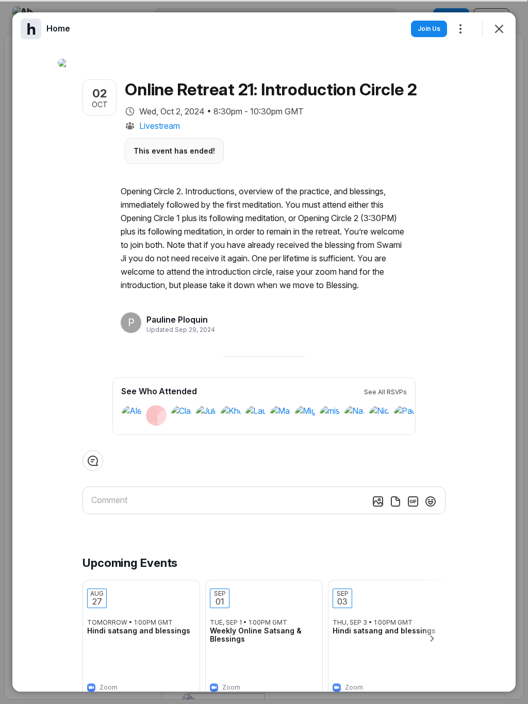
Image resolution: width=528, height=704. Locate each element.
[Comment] (92, 460)
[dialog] (264, 352)
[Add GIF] (413, 501)
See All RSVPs (385, 392)
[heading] (177, 319)
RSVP (175, 684)
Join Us (429, 28)
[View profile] (31, 29)
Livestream (159, 126)
